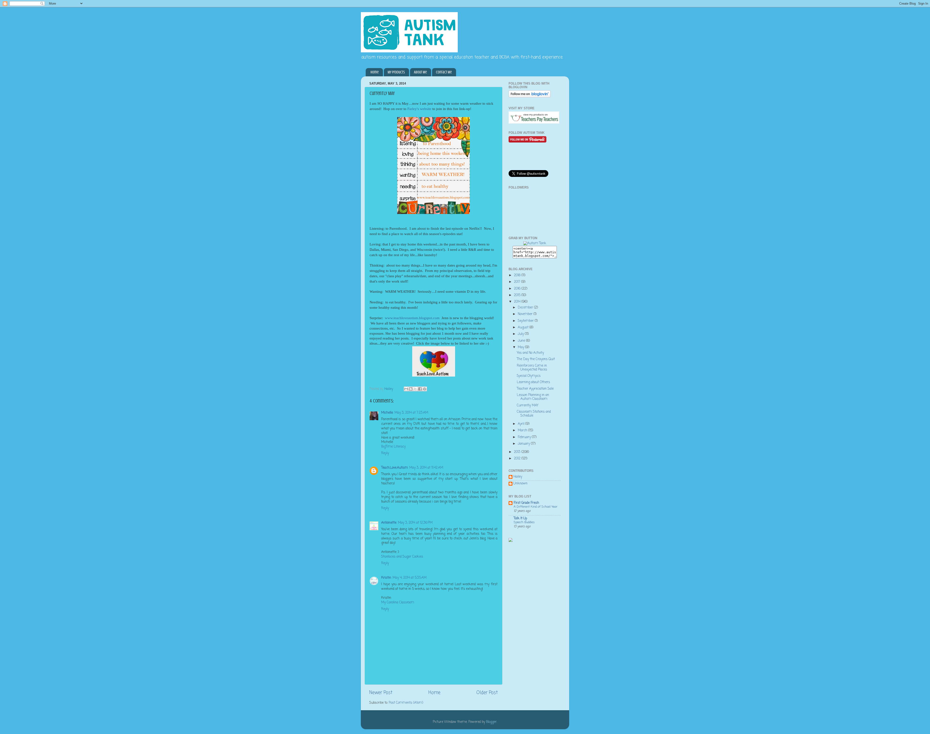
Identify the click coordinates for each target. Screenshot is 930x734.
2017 (517, 281)
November (526, 314)
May (521, 347)
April (521, 423)
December (526, 307)
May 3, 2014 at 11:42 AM (426, 467)
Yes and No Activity (530, 352)
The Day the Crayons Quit (536, 359)
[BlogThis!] (410, 389)
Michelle (387, 412)
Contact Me (444, 72)
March (523, 430)
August (523, 327)
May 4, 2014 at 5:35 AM (409, 577)
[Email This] (406, 389)
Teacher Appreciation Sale (535, 388)
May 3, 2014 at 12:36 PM (415, 522)
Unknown (520, 484)
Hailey (517, 477)
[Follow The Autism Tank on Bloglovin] (529, 96)
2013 (517, 452)
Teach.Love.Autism (394, 467)
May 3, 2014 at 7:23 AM (411, 412)
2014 (517, 301)
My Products (396, 72)
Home (375, 72)
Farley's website (419, 109)
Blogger (491, 722)
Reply (385, 453)
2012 (517, 458)
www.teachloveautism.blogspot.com (412, 318)
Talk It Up (520, 518)
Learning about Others (533, 382)
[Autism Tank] (534, 243)
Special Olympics (529, 376)
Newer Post (380, 692)
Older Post (487, 692)
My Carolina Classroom (397, 602)
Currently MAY (527, 405)
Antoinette (388, 522)
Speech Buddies (524, 522)
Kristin (386, 577)
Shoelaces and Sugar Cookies (402, 556)
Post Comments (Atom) (406, 702)
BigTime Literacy (393, 446)
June (522, 340)
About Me (420, 72)
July (521, 334)
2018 (517, 275)
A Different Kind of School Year (536, 507)
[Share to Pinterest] (424, 389)
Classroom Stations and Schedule (534, 413)
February (525, 437)
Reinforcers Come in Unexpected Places (532, 367)
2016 (517, 288)
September (526, 321)
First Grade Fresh (526, 502)
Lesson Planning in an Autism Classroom (533, 397)
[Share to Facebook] (420, 389)
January (524, 443)
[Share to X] (415, 389)
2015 (517, 295)
